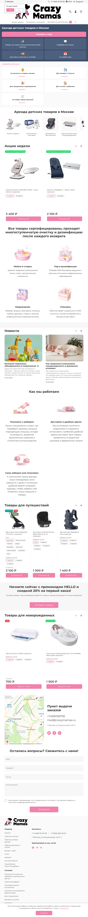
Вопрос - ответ (10, 851)
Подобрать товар (44, 34)
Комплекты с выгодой (35, 22)
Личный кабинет (11, 861)
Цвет (7, 537)
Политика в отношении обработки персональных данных (15, 876)
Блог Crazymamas (11, 896)
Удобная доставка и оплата (12, 846)
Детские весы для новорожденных (69, 134)
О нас (7, 854)
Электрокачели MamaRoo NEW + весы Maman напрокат (22, 191)
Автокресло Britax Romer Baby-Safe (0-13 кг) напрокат (43, 534)
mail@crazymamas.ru (61, 720)
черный (9, 543)
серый (17, 543)
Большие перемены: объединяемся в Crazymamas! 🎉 (22, 365)
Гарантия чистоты (11, 836)
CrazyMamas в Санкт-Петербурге (12, 865)
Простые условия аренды (11, 841)
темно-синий (20, 540)
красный (19, 547)
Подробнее (64, 908)
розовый (21, 550)
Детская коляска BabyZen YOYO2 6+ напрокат (16, 533)
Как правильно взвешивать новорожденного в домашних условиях (62, 366)
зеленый (10, 540)
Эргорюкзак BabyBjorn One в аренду (69, 533)
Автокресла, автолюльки (57, 22)
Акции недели (17, 22)
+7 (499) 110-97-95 (39, 833)
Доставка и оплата (12, 899)
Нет (19, 10)
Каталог (8, 833)
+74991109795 (56, 716)
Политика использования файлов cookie (15, 892)
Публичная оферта (12, 882)
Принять (44, 913)
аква (8, 554)
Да (10, 10)
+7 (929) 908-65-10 (58, 833)
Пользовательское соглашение (12, 886)
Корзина (8, 857)
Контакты (8, 903)
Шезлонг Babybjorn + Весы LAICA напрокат (61, 191)
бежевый (10, 547)
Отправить (44, 809)
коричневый (11, 550)
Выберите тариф (11, 557)
